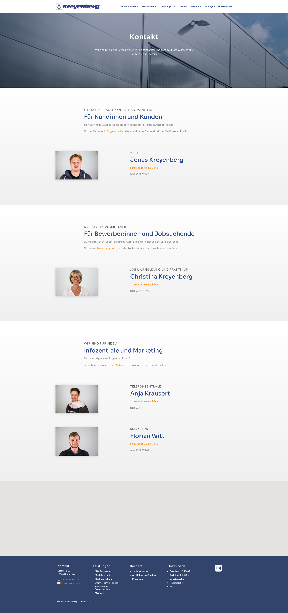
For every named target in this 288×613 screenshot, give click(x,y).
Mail (117, 365)
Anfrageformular (113, 131)
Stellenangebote (140, 571)
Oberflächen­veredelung (106, 582)
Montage (99, 593)
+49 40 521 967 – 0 (69, 579)
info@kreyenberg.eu (70, 583)
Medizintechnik (150, 6)
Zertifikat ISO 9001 (179, 575)
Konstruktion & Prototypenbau (102, 587)
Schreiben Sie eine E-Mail (144, 167)
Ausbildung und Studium (144, 575)
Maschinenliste (177, 582)
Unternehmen (225, 6)
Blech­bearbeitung (103, 579)
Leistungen (166, 6)
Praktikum (137, 579)
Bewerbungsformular (109, 248)
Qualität (183, 6)
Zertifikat (180, 571)
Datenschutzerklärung (67, 601)
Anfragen (210, 6)
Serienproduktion (129, 6)
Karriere (194, 6)
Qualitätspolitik (177, 579)
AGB (172, 586)
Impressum (86, 601)
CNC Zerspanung (103, 571)
